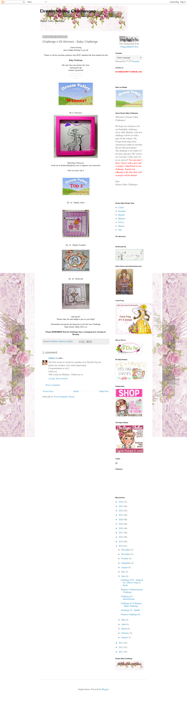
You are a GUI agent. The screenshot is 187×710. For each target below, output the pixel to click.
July (123, 571)
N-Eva (121, 222)
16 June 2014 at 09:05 (58, 378)
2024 (121, 501)
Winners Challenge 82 (130, 614)
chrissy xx (53, 358)
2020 (121, 519)
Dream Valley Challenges (68, 10)
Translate (135, 61)
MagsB (121, 214)
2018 (121, 528)
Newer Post (48, 391)
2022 (121, 510)
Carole (121, 207)
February (125, 632)
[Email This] (80, 341)
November (126, 554)
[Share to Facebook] (88, 341)
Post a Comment (53, 384)
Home (76, 391)
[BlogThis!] (82, 341)
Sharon (121, 225)
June (123, 576)
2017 (121, 532)
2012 (121, 647)
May (123, 619)
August (124, 567)
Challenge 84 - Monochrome (128, 597)
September (126, 562)
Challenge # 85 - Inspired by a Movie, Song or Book (132, 582)
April (123, 624)
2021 (121, 514)
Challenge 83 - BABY (130, 610)
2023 (121, 506)
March (124, 628)
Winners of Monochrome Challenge (132, 590)
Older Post (103, 391)
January (125, 637)
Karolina (122, 211)
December (126, 549)
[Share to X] (85, 341)
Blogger (105, 689)
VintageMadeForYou (129, 46)
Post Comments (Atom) (64, 396)
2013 (121, 642)
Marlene (121, 218)
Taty (120, 229)
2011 (121, 651)
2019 (121, 523)
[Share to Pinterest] (90, 341)
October (125, 558)
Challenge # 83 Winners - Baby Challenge (131, 604)
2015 (121, 541)
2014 (121, 545)
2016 (121, 536)
